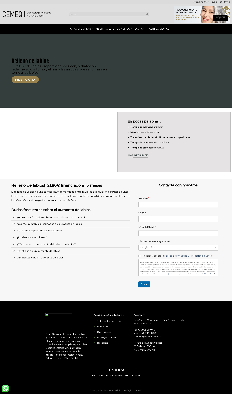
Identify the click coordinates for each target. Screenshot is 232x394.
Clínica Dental (159, 29)
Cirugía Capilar (80, 29)
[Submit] (146, 14)
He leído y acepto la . (177, 256)
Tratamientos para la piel (109, 321)
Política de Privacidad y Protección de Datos (188, 256)
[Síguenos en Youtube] (123, 370)
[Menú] (65, 29)
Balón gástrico (104, 332)
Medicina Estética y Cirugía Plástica (120, 29)
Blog (214, 2)
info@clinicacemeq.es (172, 274)
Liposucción (103, 326)
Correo (142, 212)
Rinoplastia (102, 343)
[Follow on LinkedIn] (119, 370)
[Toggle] (14, 217)
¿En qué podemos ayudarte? (154, 241)
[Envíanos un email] (116, 370)
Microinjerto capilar (106, 337)
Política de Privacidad (203, 274)
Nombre (143, 198)
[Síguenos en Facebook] (109, 370)
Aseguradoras (201, 2)
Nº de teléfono (147, 227)
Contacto (225, 2)
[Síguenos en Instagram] (113, 370)
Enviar (144, 284)
